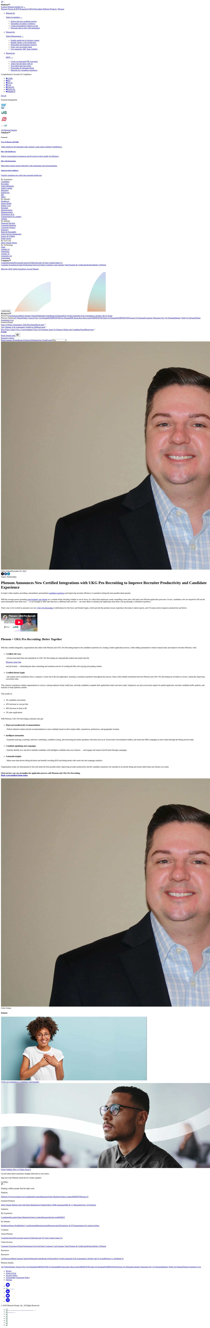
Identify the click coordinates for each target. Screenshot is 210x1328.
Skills (3, 247)
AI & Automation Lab (88, 316)
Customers (5, 263)
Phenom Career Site (13, 662)
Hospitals (4, 208)
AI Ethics (32, 263)
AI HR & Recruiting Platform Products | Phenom (45, 9)
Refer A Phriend (100, 265)
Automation (5, 258)
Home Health (6, 203)
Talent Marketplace (32, 1205)
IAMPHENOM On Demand (59, 318)
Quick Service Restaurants (11, 234)
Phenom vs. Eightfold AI (113, 1259)
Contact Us (58, 263)
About (11, 263)
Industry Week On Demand (185, 318)
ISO (8, 81)
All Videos (17, 318)
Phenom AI (84, 1197)
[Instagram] (8, 1301)
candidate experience (57, 593)
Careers (25, 263)
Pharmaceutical (7, 212)
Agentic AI (5, 254)
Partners (90, 265)
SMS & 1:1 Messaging (73, 1205)
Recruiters (5, 184)
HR (2, 195)
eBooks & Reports (56, 316)
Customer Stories (30, 316)
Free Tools (67, 316)
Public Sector (6, 238)
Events (46, 316)
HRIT (3, 197)
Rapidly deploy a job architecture (23, 43)
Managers (5, 190)
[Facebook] (8, 1286)
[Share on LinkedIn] (8, 575)
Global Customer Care (48, 265)
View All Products (89, 1205)
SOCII (9, 83)
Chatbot (43, 1205)
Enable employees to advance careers (25, 40)
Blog (21, 316)
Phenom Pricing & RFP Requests (13, 9)
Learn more (6, 311)
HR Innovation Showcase (80, 318)
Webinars (40, 316)
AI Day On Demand (40, 318)
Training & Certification (78, 265)
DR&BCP (11, 92)
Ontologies (5, 252)
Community (75, 316)
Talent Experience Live (192, 1267)
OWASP (10, 87)
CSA (9, 85)
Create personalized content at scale (24, 26)
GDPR (10, 78)
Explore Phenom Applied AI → (13, 7)
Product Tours (27, 318)
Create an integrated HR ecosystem (24, 61)
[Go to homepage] (105, 2)
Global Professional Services (28, 265)
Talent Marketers (7, 186)
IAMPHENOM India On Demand (103, 318)
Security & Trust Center (45, 263)
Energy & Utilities (8, 236)
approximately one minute (37, 599)
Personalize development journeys (24, 45)
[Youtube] (8, 1297)
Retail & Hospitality (8, 232)
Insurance (4, 230)
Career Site (21, 1205)
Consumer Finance (8, 227)
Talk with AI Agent (104, 316)
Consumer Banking (8, 225)
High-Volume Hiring (9, 243)
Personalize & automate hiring (22, 68)
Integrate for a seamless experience (24, 70)
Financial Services (8, 223)
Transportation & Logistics (11, 217)
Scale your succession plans (21, 47)
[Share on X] (2, 575)
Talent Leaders (6, 188)
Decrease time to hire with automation (25, 28)
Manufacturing (6, 210)
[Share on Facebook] (5, 575)
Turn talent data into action (21, 66)
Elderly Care (6, 206)
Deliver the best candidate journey (24, 21)
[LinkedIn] (8, 1293)
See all (3, 96)
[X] (10, 1288)
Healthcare (5, 201)
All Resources (14, 316)
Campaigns (60, 1205)
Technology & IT (7, 214)
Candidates (5, 182)
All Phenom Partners (9, 130)
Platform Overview (8, 1197)
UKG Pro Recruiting (45, 608)
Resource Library (7, 338)
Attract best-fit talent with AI (22, 64)
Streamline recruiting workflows (23, 24)
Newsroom (18, 263)
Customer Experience (9, 265)
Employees (5, 193)
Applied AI (5, 249)
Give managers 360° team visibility (24, 49)
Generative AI (6, 256)
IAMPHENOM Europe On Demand (131, 318)
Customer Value (63, 265)
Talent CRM (51, 1205)
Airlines (4, 219)
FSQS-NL (11, 89)
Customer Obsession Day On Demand (160, 318)
